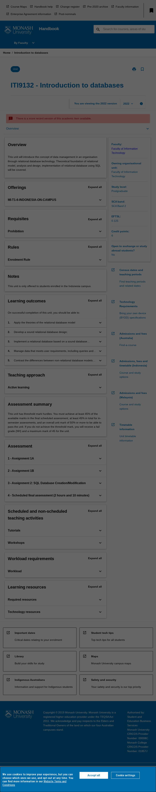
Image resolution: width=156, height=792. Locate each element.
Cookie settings (125, 775)
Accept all (94, 775)
